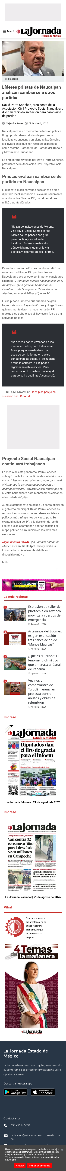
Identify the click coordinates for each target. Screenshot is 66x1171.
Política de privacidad (39, 1165)
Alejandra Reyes (14, 123)
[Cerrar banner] (62, 1150)
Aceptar (20, 1165)
